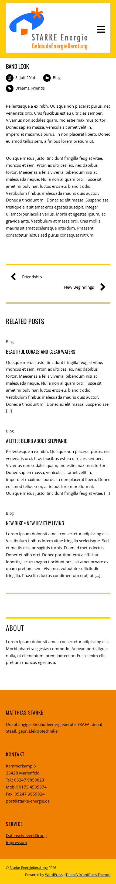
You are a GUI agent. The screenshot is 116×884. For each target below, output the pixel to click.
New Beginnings (79, 287)
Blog (57, 77)
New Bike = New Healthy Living (35, 523)
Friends (38, 88)
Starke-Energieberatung (29, 867)
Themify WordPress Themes (88, 874)
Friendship (32, 276)
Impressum (16, 842)
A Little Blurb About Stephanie (36, 440)
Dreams (22, 88)
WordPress (54, 874)
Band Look (17, 66)
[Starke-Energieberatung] (48, 48)
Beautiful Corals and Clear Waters (40, 351)
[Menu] (101, 28)
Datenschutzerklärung (26, 835)
